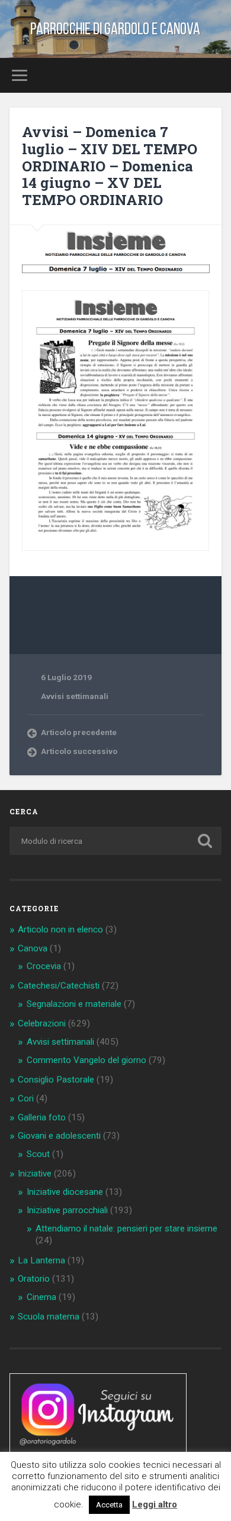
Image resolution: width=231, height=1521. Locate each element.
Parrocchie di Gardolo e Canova (115, 29)
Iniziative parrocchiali (67, 1210)
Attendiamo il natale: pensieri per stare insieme (126, 1228)
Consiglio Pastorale (56, 1079)
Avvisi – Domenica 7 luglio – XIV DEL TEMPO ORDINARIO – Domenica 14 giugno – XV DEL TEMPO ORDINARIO (109, 165)
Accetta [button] (109, 1504)
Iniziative (35, 1173)
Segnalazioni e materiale (74, 1004)
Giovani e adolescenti (59, 1135)
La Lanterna (41, 1260)
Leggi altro (154, 1504)
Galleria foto (42, 1117)
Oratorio (34, 1278)
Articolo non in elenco (60, 929)
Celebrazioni (42, 1023)
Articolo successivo (79, 751)
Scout (38, 1154)
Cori (26, 1098)
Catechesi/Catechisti (59, 985)
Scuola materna (48, 1316)
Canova (32, 948)
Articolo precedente (79, 732)
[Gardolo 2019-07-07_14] (115, 420)
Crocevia (44, 966)
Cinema (41, 1297)
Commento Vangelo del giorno (86, 1060)
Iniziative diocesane (65, 1192)
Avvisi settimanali (74, 696)
